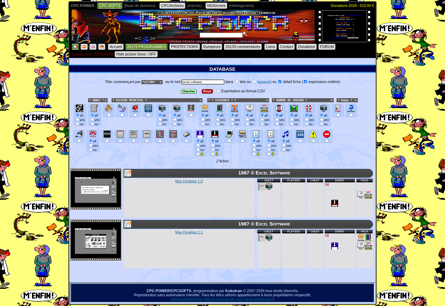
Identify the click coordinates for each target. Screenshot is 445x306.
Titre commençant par (123, 82)
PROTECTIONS (184, 47)
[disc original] (334, 248)
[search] (245, 34)
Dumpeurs (211, 47)
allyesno (202, 145)
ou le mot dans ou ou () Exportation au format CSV (252, 86)
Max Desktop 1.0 (189, 181)
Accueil (116, 47)
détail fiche (291, 82)
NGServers (216, 6)
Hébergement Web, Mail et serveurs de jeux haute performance (222, 299)
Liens (270, 47)
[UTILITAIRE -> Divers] (127, 175)
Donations (306, 47)
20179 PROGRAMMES (146, 47)
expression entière (323, 82)
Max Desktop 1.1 (189, 232)
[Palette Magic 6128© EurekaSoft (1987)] (344, 41)
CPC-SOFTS (110, 6)
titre (242, 82)
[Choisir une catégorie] (205, 100)
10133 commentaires (243, 47)
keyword (264, 82)
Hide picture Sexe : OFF (136, 54)
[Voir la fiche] (96, 206)
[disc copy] (334, 206)
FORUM (327, 47)
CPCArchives (172, 6)
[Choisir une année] (87, 100)
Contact (286, 47)
